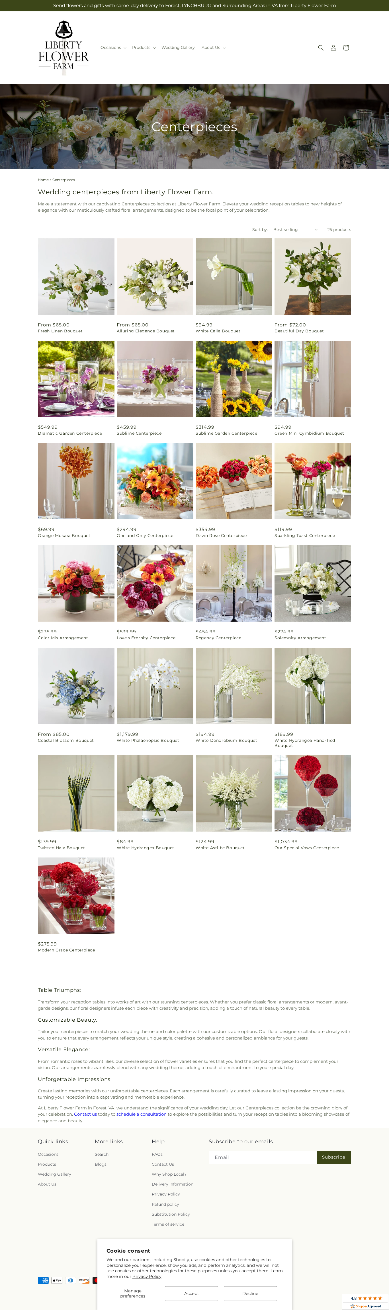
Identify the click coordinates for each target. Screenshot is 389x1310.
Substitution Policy (171, 1214)
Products (47, 1164)
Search (101, 1154)
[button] (113, 47)
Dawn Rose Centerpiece (221, 535)
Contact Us (163, 1164)
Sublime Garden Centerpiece (226, 433)
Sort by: (260, 229)
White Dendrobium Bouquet (226, 740)
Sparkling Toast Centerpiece (305, 535)
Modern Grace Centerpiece (66, 950)
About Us (47, 1184)
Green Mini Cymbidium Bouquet (309, 433)
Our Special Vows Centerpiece (307, 847)
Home (43, 180)
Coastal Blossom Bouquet (66, 740)
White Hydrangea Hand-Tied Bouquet (305, 743)
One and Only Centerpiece (145, 535)
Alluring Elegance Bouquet (146, 331)
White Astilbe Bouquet (220, 847)
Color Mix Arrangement (63, 637)
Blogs (101, 1164)
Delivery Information (172, 1184)
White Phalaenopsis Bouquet (148, 740)
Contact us (85, 1114)
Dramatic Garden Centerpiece (70, 433)
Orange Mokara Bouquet (64, 535)
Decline (250, 1293)
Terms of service (168, 1224)
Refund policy (165, 1204)
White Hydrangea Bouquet (145, 847)
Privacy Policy (146, 1276)
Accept (191, 1293)
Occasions (48, 1154)
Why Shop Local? (169, 1174)
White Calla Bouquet (218, 331)
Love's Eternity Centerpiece (146, 637)
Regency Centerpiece (218, 637)
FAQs (157, 1154)
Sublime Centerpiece (139, 433)
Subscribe (333, 1157)
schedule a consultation (141, 1114)
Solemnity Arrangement (300, 637)
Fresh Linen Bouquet (60, 331)
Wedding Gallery (54, 1174)
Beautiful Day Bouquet (299, 331)
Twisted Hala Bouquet (61, 847)
